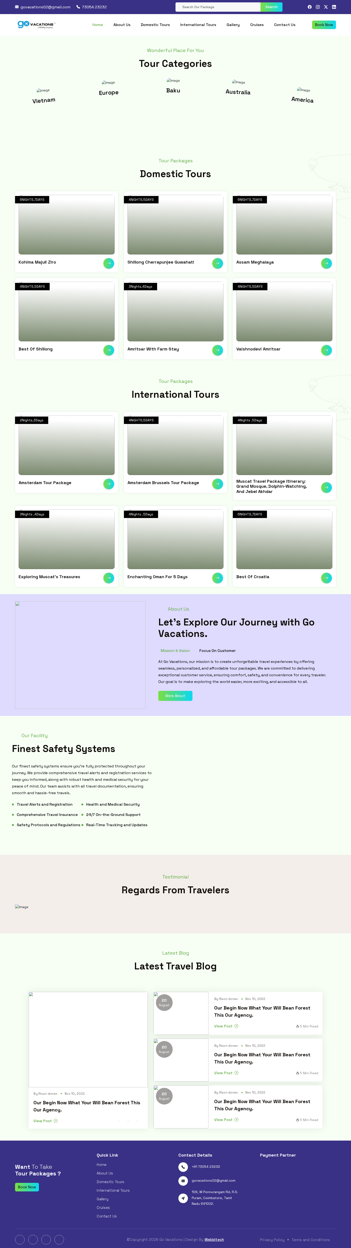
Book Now (324, 24)
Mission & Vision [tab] (175, 650)
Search (271, 7)
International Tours (198, 24)
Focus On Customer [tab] (217, 650)
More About (175, 695)
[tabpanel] (243, 671)
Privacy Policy (272, 1239)
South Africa (304, 100)
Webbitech (214, 1239)
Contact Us (284, 24)
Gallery (233, 24)
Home (97, 24)
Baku (111, 92)
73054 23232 (94, 7)
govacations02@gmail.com (45, 7)
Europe (46, 100)
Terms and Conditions (311, 1239)
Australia (175, 90)
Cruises (257, 24)
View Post (42, 1120)
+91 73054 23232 (206, 1166)
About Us (121, 24)
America (240, 92)
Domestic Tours (155, 24)
